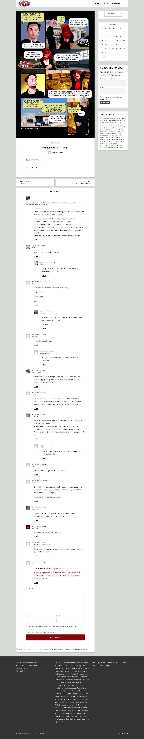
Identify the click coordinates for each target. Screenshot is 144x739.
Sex (106, 147)
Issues (102, 137)
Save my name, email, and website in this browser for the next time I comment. (53, 626)
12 (113, 40)
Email (102, 87)
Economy (119, 128)
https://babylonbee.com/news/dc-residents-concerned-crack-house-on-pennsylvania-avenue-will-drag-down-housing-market (57, 575)
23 (102, 48)
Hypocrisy (108, 133)
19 (113, 44)
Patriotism (107, 141)
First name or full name (108, 79)
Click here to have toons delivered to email (40, 632)
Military (118, 139)
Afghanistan (121, 118)
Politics (102, 143)
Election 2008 (104, 130)
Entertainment (113, 130)
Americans (103, 120)
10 (106, 40)
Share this (35, 160)
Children (117, 122)
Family (121, 130)
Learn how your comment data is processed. (68, 649)
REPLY (36, 240)
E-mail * (58, 616)
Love (106, 137)
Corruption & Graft (106, 126)
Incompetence (104, 135)
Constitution (115, 124)
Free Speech (111, 131)
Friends (118, 131)
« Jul (103, 56)
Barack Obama (109, 122)
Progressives (104, 145)
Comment (29, 592)
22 (124, 44)
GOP (122, 131)
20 (117, 44)
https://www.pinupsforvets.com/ (47, 497)
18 (109, 44)
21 (120, 44)
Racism (111, 145)
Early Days (113, 128)
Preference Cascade (112, 143)
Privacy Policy (99, 663)
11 (109, 40)
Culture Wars (117, 126)
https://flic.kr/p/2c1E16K (44, 382)
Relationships (118, 145)
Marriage (111, 137)
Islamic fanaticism (115, 135)
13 (117, 40)
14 (120, 40)
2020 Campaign (112, 118)
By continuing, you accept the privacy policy (111, 98)
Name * (28, 616)
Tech (120, 147)
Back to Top (122, 733)
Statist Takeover (113, 147)
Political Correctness (117, 141)
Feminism (103, 131)
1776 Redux (103, 118)
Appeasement (112, 120)
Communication (105, 124)
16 (102, 44)
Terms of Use (112, 663)
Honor (102, 133)
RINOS (102, 147)
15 (124, 40)
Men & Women (110, 139)
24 (106, 48)
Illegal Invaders (116, 133)
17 (106, 44)
